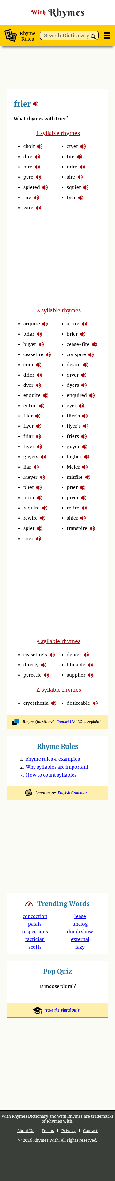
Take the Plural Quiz (62, 1010)
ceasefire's (35, 654)
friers (73, 436)
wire (28, 208)
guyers (30, 457)
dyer (28, 385)
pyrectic (32, 675)
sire (71, 177)
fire (70, 156)
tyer (71, 197)
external (80, 939)
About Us (25, 1130)
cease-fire (78, 344)
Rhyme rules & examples (52, 759)
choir (29, 146)
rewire (30, 518)
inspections (35, 932)
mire (72, 167)
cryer (72, 146)
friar (28, 436)
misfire (75, 477)
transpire (77, 528)
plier (28, 487)
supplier (76, 675)
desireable (78, 703)
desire (73, 365)
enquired (77, 395)
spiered (31, 187)
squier (74, 187)
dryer (73, 375)
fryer (28, 446)
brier (72, 334)
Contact (90, 1130)
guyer (73, 446)
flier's (73, 416)
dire (27, 156)
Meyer (30, 477)
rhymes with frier (35, 103)
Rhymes (58, 12)
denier (74, 654)
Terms (48, 1130)
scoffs (35, 947)
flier (28, 416)
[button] (93, 36)
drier (28, 375)
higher (74, 457)
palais (35, 924)
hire (27, 167)
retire (73, 508)
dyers (73, 385)
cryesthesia (36, 703)
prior (28, 498)
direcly (31, 665)
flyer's (74, 426)
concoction (35, 916)
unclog (80, 924)
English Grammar (72, 793)
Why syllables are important (57, 767)
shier (72, 518)
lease (80, 916)
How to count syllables (51, 775)
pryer (73, 498)
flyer (28, 426)
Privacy (68, 1130)
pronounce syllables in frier (39, 146)
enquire (32, 395)
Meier (73, 467)
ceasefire (33, 354)
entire (30, 405)
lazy (80, 947)
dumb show (80, 932)
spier (28, 528)
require (31, 508)
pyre (28, 177)
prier (72, 487)
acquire (31, 324)
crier (28, 365)
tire (27, 197)
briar (28, 334)
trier (28, 538)
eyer (71, 405)
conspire (76, 354)
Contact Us (65, 722)
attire (73, 324)
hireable (76, 665)
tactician (35, 939)
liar (27, 467)
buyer (29, 344)
